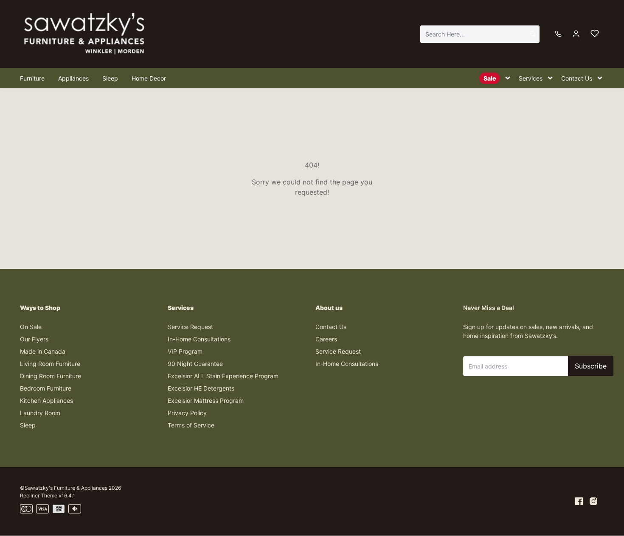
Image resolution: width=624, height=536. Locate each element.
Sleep (28, 425)
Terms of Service (191, 425)
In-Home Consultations (199, 339)
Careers (326, 339)
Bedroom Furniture (45, 388)
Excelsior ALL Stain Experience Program (223, 376)
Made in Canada (42, 351)
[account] (576, 34)
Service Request (190, 326)
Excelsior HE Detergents (201, 388)
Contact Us (330, 326)
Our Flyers (34, 339)
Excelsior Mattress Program (206, 400)
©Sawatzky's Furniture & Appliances (63, 488)
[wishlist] (594, 34)
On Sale (31, 326)
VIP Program (185, 351)
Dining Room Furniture (50, 376)
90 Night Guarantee (195, 363)
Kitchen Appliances (46, 400)
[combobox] (480, 34)
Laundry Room (40, 412)
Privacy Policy (187, 412)
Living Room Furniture (50, 363)
